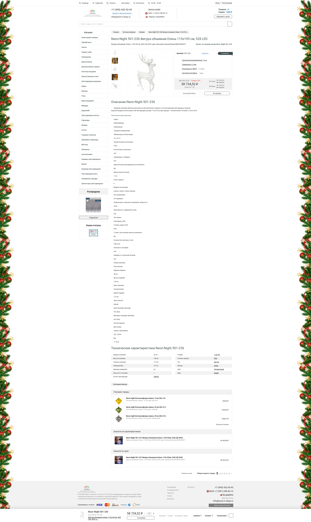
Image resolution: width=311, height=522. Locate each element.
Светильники (87, 154)
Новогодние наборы (90, 37)
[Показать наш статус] (93, 233)
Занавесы (86, 149)
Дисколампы (87, 62)
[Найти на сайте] (230, 24)
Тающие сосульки (89, 135)
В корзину (217, 93)
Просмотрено (221, 515)
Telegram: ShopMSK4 (156, 17)
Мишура (85, 106)
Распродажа (171, 487)
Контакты (140, 3)
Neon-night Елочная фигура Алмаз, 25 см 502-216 (146, 416)
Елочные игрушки (89, 72)
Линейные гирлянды (90, 140)
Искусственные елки (90, 76)
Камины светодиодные (91, 159)
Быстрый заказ (189, 93)
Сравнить (196, 515)
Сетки (84, 130)
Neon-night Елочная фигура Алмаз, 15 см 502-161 (146, 398)
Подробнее (93, 218)
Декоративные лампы (91, 67)
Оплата (112, 3)
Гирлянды (86, 120)
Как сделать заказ (181, 516)
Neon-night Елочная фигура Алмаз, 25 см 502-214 (146, 407)
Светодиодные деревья (91, 81)
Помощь (85, 3)
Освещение (86, 57)
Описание (162, 516)
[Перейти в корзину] (216, 11)
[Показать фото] (114, 52)
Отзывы (170, 516)
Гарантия (99, 3)
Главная (116, 32)
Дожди (84, 125)
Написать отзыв (187, 473)
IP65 (215, 358)
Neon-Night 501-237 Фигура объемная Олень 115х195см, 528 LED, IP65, (154, 438)
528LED (156, 377)
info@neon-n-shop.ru (223, 501)
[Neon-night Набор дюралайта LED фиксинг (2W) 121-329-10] (93, 205)
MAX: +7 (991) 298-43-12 (157, 13)
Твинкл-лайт (87, 52)
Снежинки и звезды (90, 179)
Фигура (216, 362)
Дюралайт (86, 110)
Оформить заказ (223, 17)
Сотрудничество (173, 490)
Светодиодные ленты (90, 115)
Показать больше (222, 424)
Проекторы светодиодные (92, 184)
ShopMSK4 (227, 495)
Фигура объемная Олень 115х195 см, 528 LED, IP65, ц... (104, 518)
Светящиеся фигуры (120, 384)
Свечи (84, 47)
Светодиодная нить (90, 174)
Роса (83, 96)
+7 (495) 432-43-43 (121, 9)
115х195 (217, 355)
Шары (84, 86)
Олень (216, 366)
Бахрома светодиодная (91, 169)
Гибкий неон (86, 42)
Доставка (125, 3)
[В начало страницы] (231, 515)
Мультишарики (88, 101)
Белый (216, 373)
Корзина (208, 515)
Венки (84, 164)
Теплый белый (219, 369)
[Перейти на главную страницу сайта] (92, 13)
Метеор (85, 145)
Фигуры (85, 91)
